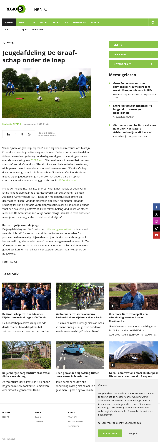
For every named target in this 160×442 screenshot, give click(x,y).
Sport (22, 22)
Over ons (72, 417)
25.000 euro (37, 160)
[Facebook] (156, 207)
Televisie (39, 421)
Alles (7, 29)
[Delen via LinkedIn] (8, 134)
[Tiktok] (156, 228)
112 (33, 22)
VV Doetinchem (67, 180)
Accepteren (110, 433)
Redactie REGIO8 (11, 124)
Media (43, 22)
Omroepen (79, 22)
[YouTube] (156, 235)
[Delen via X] (22, 134)
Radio (56, 22)
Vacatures (73, 426)
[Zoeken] (153, 22)
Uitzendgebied (75, 421)
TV (66, 22)
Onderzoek (37, 29)
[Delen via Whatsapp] (29, 134)
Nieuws (9, 22)
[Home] (15, 9)
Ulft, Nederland (48, 9)
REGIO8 (95, 22)
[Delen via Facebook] (15, 134)
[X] (156, 214)
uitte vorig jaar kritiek (58, 229)
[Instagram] (156, 221)
